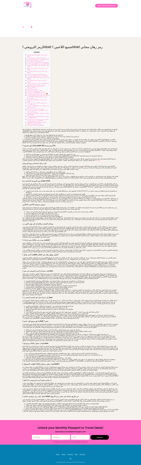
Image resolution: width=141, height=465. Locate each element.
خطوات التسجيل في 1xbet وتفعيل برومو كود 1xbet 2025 (38, 117)
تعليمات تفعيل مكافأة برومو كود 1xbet (37, 76)
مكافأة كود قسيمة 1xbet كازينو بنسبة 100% (37, 55)
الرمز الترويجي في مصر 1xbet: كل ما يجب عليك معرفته (37, 111)
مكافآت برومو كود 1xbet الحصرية (36, 92)
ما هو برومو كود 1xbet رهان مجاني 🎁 (37, 94)
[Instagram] (93, 6)
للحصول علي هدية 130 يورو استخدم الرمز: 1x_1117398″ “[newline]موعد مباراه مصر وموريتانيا (38, 96)
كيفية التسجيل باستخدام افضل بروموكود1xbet (35, 87)
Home (63, 6)
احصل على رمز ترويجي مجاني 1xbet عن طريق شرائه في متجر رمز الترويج (38, 84)
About (69, 6)
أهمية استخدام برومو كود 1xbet (35, 125)
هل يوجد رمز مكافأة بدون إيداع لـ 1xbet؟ (38, 64)
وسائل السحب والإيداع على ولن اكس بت (38, 62)
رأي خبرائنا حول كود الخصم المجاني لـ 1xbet (37, 72)
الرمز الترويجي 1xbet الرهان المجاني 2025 (37, 100)
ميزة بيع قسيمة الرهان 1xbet (35, 91)
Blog (81, 6)
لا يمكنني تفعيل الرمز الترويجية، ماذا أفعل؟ (36, 81)
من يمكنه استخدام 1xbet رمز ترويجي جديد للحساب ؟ (37, 103)
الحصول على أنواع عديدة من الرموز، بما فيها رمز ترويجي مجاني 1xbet (37, 120)
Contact (87, 6)
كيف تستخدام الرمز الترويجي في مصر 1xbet (37, 69)
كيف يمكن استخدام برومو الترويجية (36, 58)
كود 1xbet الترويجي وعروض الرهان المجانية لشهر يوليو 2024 (36, 123)
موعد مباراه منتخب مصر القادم (35, 109)
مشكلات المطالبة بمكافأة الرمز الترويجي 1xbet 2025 (38, 114)
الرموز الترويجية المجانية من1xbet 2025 (38, 59)
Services (75, 6)
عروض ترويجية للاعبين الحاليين (35, 61)
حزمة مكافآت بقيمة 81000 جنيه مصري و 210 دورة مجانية (38, 106)
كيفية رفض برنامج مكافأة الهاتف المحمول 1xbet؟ (38, 78)
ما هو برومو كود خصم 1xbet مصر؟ (36, 74)
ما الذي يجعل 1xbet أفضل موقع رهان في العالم (38, 66)
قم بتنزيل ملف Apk (32, 89)
